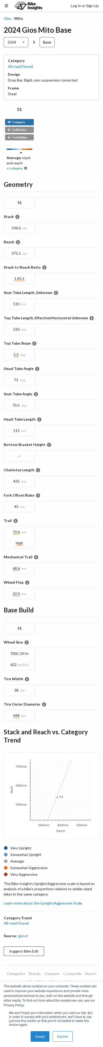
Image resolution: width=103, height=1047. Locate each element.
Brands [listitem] (35, 973)
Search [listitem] (90, 973)
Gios (7, 18)
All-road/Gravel (20, 66)
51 (19, 109)
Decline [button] (62, 1036)
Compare (18, 122)
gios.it (23, 936)
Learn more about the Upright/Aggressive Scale (43, 903)
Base (47, 42)
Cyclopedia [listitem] (72, 973)
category (16, 168)
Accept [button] (40, 1036)
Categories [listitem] (16, 973)
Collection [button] (19, 129)
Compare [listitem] (51, 973)
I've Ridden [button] (19, 137)
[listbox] (16, 42)
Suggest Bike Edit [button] (24, 951)
